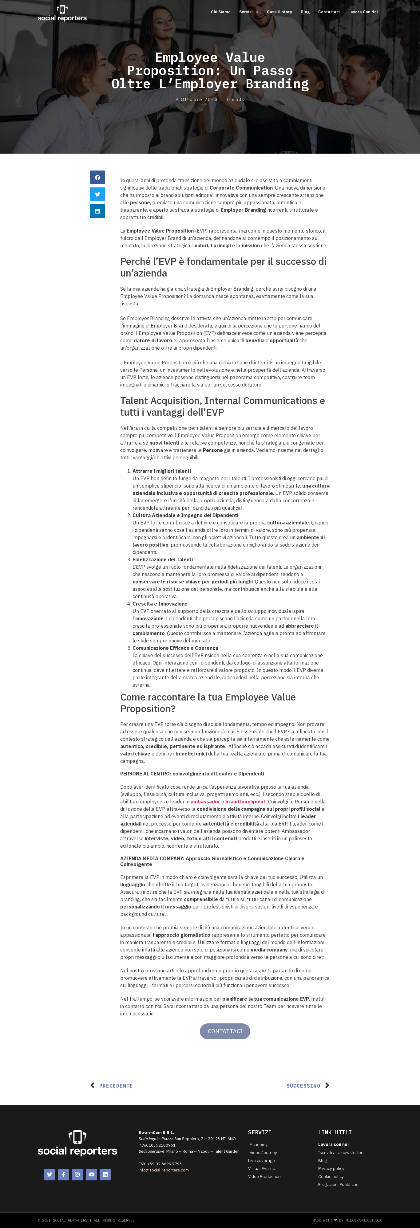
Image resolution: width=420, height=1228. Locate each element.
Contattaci (329, 11)
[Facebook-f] (63, 1174)
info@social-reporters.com (164, 1170)
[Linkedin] (105, 1174)
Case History (279, 11)
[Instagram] (77, 1174)
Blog (305, 11)
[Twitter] (49, 1174)
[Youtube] (91, 1174)
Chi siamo (221, 11)
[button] (97, 177)
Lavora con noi (363, 11)
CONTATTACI (225, 1031)
